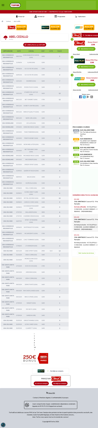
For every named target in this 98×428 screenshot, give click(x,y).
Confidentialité (56, 397)
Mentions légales (45, 397)
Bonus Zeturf (76, 54)
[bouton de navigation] (3, 5)
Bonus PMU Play (77, 72)
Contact (35, 397)
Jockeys (8, 21)
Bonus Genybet (77, 90)
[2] (79, 61)
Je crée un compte (41, 383)
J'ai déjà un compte (59, 383)
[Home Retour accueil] (15, 5)
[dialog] (3, 425)
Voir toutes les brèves (86, 253)
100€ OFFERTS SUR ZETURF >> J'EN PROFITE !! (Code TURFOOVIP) (50, 12)
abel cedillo (17, 21)
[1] (79, 43)
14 (35, 347)
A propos (65, 397)
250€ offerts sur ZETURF (36, 45)
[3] (79, 78)
